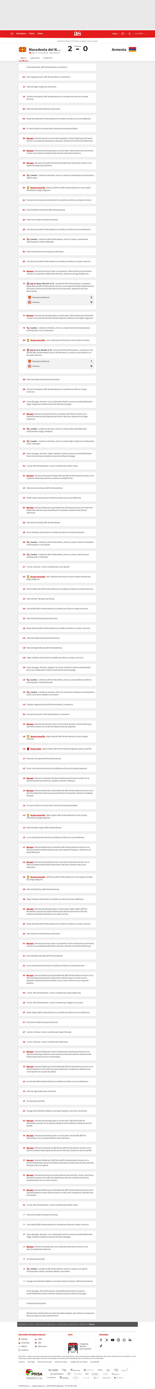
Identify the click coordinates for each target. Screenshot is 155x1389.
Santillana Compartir (88, 1369)
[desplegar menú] (12, 33)
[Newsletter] (122, 33)
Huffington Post (57, 1374)
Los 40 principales (64, 1369)
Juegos (114, 34)
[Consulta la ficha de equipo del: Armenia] (29, 302)
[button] (34, 1378)
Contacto (21, 1362)
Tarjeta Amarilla (37, 187)
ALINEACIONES (35, 58)
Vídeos (40, 34)
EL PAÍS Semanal (95, 1374)
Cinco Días (77, 1374)
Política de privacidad (45, 1362)
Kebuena (114, 1374)
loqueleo (96, 1377)
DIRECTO (23, 58)
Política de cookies (61, 1362)
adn (116, 1369)
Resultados (21, 34)
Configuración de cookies (78, 1362)
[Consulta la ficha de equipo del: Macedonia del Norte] (29, 297)
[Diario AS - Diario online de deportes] (77, 34)
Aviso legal (31, 1362)
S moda (85, 1377)
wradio (69, 1374)
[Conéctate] (129, 33)
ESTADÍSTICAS (47, 58)
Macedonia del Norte (41, 297)
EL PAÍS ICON (75, 1377)
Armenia (36, 302)
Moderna (51, 1377)
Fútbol (31, 34)
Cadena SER (100, 1369)
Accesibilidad (94, 1362)
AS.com (108, 1369)
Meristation (106, 1377)
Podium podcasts (64, 1377)
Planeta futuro (103, 1374)
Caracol (124, 1369)
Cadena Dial (86, 1374)
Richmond (124, 1374)
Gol (31, 283)
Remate (30, 138)
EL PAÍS (53, 1369)
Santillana (75, 1369)
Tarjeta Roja (35, 748)
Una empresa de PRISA (34, 1372)
